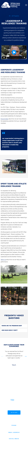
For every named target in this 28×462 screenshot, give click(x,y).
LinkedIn (14, 445)
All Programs (15, 15)
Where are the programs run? (12, 326)
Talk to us (3, 259)
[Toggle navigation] (26, 5)
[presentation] (2, 166)
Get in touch (14, 412)
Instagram (14, 441)
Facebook (14, 443)
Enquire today (4, 119)
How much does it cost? (10, 330)
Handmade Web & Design (16, 459)
